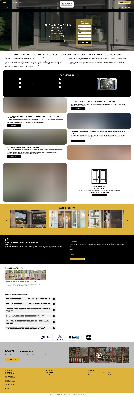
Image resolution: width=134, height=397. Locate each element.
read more (122, 244)
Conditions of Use (65, 394)
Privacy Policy (52, 394)
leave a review (27, 248)
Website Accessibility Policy (80, 394)
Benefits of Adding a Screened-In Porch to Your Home (21, 281)
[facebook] (47, 375)
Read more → (8, 287)
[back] (7, 220)
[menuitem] (37, 10)
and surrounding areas (10, 384)
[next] (127, 220)
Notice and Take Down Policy (72, 394)
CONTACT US (72, 63)
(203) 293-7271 (126, 7)
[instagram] (49, 375)
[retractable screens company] (25, 275)
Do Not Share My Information (59, 394)
